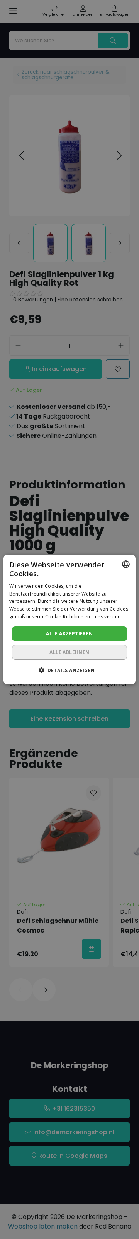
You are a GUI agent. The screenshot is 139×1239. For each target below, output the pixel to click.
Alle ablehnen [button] (69, 652)
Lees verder (106, 616)
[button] (69, 670)
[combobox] (126, 564)
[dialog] (69, 619)
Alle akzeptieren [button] (69, 633)
